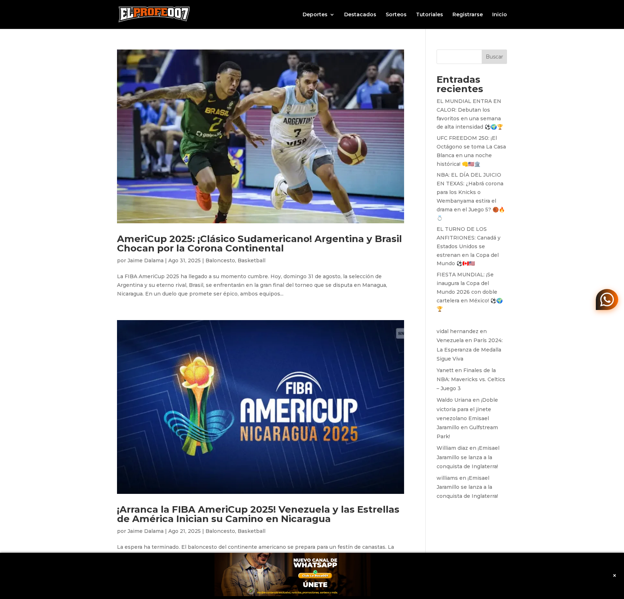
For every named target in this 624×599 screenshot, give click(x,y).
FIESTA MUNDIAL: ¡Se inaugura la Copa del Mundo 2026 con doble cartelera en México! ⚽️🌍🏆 (470, 291)
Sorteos (396, 15)
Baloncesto (220, 260)
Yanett (445, 370)
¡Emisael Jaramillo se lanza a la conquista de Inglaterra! (468, 457)
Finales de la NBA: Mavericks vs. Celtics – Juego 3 (471, 379)
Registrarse (467, 15)
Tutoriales (429, 15)
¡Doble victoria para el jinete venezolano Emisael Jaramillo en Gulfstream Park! (467, 418)
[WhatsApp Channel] (607, 299)
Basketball (251, 260)
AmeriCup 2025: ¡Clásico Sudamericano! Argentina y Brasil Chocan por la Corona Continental (259, 243)
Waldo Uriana (454, 400)
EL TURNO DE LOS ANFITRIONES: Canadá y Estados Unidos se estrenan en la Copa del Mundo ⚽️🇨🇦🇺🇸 (468, 246)
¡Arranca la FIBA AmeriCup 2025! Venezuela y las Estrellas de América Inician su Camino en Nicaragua (258, 514)
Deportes (315, 15)
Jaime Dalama (145, 260)
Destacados (360, 15)
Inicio (499, 15)
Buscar (494, 56)
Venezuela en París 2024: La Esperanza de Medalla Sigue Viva (470, 349)
